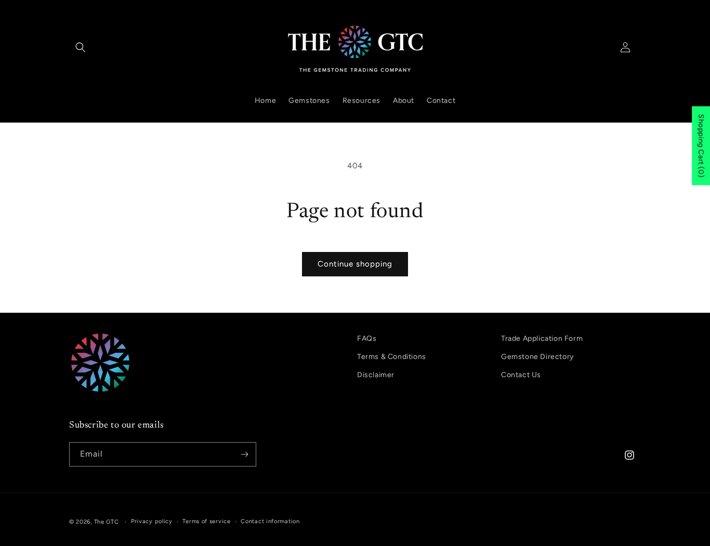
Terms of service (206, 521)
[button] (80, 47)
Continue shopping (355, 264)
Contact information (270, 521)
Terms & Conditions (391, 356)
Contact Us (521, 374)
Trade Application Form (542, 338)
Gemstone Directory (537, 356)
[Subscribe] (244, 454)
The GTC (106, 521)
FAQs (366, 338)
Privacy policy (152, 521)
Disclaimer (376, 374)
